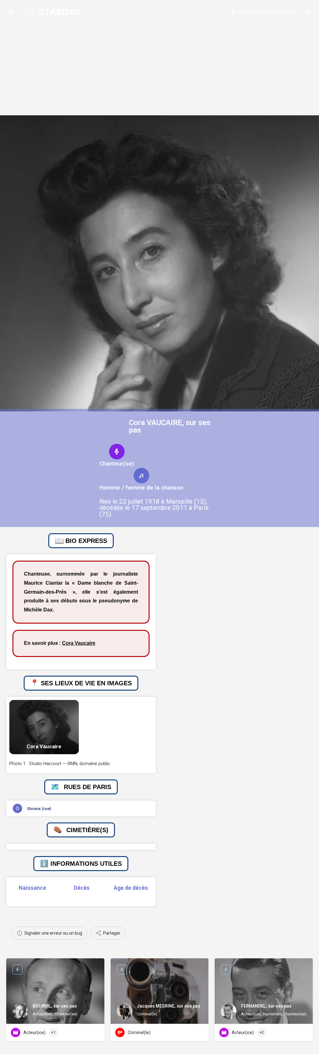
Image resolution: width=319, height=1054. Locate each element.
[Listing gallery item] (44, 727)
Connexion (249, 12)
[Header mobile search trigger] (309, 12)
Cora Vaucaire (78, 643)
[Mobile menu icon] (10, 12)
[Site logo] (54, 12)
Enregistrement (283, 12)
